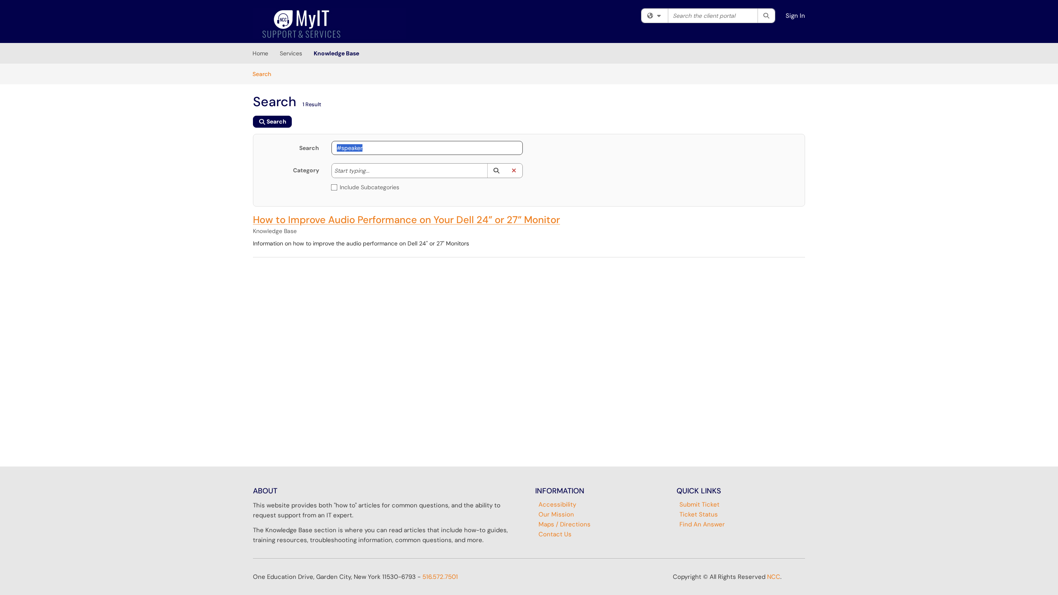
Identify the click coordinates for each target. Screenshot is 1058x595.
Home (260, 53)
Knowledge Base (336, 53)
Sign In (795, 16)
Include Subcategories (369, 187)
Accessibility (557, 504)
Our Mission (556, 514)
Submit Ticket (699, 504)
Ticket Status (698, 514)
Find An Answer (702, 524)
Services (291, 53)
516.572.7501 (440, 577)
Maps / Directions (565, 524)
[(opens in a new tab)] (329, 23)
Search (265, 74)
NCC (773, 577)
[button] (496, 171)
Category (306, 170)
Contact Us (555, 534)
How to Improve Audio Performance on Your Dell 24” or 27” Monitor (406, 219)
